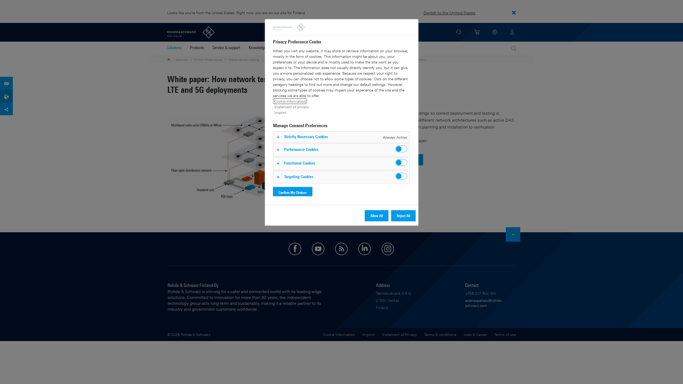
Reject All (403, 215)
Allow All (376, 215)
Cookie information (290, 101)
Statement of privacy (291, 107)
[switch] (401, 149)
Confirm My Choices (293, 192)
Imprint (280, 112)
